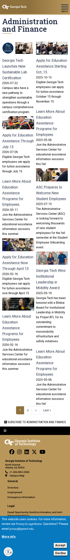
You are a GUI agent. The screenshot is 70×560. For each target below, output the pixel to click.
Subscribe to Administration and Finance (36, 422)
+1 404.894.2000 (19, 471)
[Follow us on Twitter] (34, 452)
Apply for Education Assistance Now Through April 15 (17, 263)
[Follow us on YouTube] (42, 452)
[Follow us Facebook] (11, 452)
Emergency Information (21, 497)
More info (9, 536)
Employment (14, 492)
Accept (60, 545)
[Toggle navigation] (65, 5)
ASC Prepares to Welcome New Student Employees (51, 193)
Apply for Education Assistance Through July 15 (18, 141)
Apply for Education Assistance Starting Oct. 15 (51, 66)
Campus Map (16, 475)
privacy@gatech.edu (22, 528)
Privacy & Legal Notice (29, 523)
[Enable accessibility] (8, 551)
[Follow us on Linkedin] (26, 452)
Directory (12, 487)
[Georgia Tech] (22, 441)
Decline (60, 553)
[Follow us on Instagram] (19, 452)
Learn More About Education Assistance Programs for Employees (16, 193)
